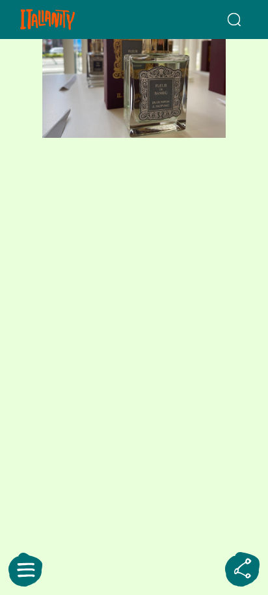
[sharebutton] (242, 569)
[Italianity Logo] (65, 19)
